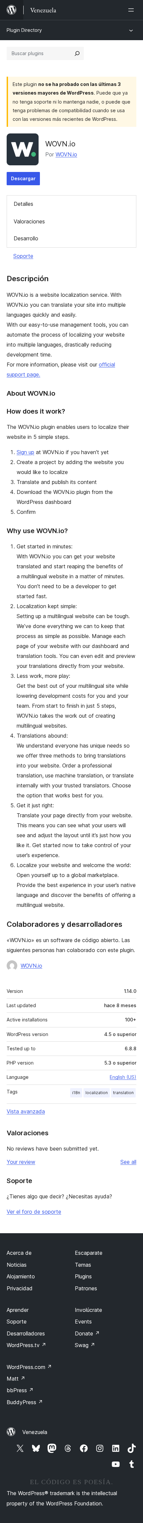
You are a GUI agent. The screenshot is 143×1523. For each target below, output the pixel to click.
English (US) (123, 1077)
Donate (87, 1333)
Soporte (23, 256)
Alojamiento (21, 1276)
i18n (76, 1092)
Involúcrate (88, 1310)
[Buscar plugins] (77, 53)
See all (128, 1162)
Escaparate (88, 1252)
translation (123, 1092)
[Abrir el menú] (132, 10)
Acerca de (19, 1252)
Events (83, 1321)
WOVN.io (66, 154)
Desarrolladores (26, 1333)
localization (96, 1092)
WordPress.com (29, 1367)
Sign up (25, 452)
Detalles (23, 203)
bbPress (20, 1390)
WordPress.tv (26, 1345)
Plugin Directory (24, 30)
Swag (85, 1345)
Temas (83, 1264)
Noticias (17, 1264)
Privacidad (20, 1288)
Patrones (86, 1288)
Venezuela (34, 1432)
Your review (21, 1162)
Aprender (18, 1310)
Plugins (83, 1276)
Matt (16, 1378)
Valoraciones (29, 221)
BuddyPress (25, 1402)
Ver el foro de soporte (34, 1211)
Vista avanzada (26, 1111)
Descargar (23, 178)
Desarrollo (26, 238)
